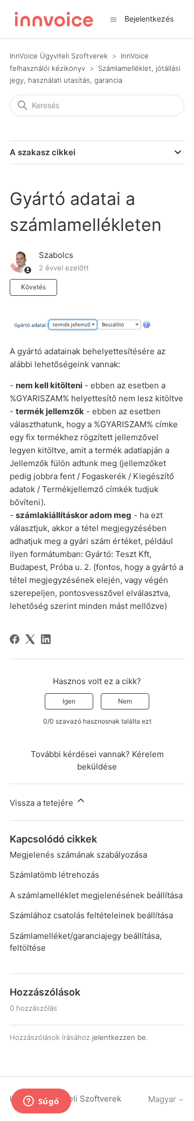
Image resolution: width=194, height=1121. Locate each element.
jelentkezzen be (119, 1037)
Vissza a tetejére (42, 803)
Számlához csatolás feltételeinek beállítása (91, 915)
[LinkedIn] (46, 639)
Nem (125, 701)
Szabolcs (56, 255)
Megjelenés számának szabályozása (78, 855)
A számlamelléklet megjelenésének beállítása (96, 895)
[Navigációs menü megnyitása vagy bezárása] (113, 18)
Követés (33, 287)
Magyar (163, 1099)
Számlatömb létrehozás (54, 875)
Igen (69, 701)
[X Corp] (30, 639)
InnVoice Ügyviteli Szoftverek (59, 55)
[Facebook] (14, 639)
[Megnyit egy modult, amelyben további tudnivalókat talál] (41, 1102)
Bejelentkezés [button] (149, 18)
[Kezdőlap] (54, 19)
